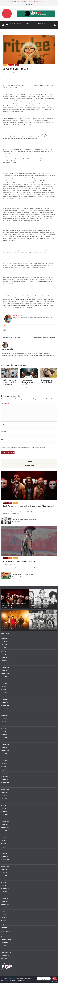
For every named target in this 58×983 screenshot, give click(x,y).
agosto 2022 (4, 792)
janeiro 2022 (4, 814)
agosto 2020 (4, 869)
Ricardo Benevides (6, 952)
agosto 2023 (4, 754)
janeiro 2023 (4, 776)
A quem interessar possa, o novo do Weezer (12, 625)
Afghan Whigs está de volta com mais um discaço (24, 519)
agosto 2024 (4, 715)
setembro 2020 (5, 866)
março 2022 (4, 808)
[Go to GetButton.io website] (54, 981)
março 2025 (4, 693)
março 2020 (4, 885)
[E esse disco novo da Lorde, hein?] (48, 369)
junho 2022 (4, 798)
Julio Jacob (4, 945)
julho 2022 (4, 795)
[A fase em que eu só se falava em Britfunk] (43, 620)
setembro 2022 (5, 789)
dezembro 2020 (5, 856)
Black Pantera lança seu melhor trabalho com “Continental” (28, 506)
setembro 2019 (5, 904)
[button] (22, 23)
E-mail (3, 432)
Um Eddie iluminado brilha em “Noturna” (32, 1)
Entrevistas (13, 27)
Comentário (5, 403)
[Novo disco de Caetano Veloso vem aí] (28, 369)
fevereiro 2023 (5, 773)
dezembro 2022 (5, 779)
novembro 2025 (5, 667)
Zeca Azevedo (4, 958)
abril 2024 (3, 728)
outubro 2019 (4, 901)
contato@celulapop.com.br (9, 970)
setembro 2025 (5, 673)
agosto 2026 (4, 638)
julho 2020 (4, 872)
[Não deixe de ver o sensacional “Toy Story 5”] (6, 575)
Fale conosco (42, 27)
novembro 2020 (5, 859)
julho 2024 (4, 718)
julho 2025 (4, 680)
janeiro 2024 (4, 737)
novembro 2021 (5, 821)
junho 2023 (4, 760)
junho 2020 (4, 875)
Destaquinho (11, 65)
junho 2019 (4, 914)
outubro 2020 (4, 863)
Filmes (27, 23)
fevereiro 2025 (5, 696)
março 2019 (4, 924)
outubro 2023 (4, 747)
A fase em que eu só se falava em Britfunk (43, 626)
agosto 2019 (4, 908)
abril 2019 (3, 920)
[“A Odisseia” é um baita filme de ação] (29, 541)
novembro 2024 (5, 705)
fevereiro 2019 (5, 927)
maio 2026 (3, 648)
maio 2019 (3, 917)
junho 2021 (4, 837)
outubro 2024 (4, 709)
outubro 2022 (4, 786)
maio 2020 (3, 879)
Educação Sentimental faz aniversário (44, 337)
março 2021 (4, 847)
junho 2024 (4, 721)
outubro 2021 (4, 824)
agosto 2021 (4, 831)
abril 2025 (3, 689)
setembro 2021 (5, 827)
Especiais (12, 23)
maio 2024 (3, 725)
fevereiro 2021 (5, 850)
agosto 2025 (4, 676)
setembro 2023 (5, 750)
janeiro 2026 (4, 660)
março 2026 (4, 654)
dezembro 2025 (5, 664)
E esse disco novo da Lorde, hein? (47, 381)
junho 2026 (4, 644)
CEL (15, 509)
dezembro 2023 (5, 741)
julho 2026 (4, 641)
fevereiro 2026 (5, 657)
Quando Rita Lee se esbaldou (11, 337)
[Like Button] (4, 330)
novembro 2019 (5, 898)
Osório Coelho (5, 949)
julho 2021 (4, 834)
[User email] (4, 326)
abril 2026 (3, 651)
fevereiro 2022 (5, 811)
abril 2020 (3, 882)
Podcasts (21, 27)
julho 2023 (4, 757)
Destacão (5, 502)
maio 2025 (3, 686)
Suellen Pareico (5, 955)
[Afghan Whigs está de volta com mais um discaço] (6, 520)
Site (2, 439)
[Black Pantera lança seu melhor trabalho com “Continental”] (29, 485)
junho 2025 (4, 683)
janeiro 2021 (4, 853)
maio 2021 (3, 840)
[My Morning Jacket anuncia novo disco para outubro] (9, 369)
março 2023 (4, 770)
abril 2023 (3, 766)
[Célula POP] (3, 25)
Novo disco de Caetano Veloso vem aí (27, 382)
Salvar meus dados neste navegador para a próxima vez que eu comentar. (24, 447)
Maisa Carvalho (17, 72)
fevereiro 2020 (5, 888)
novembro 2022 (5, 782)
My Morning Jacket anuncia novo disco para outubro (9, 382)
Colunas (40, 23)
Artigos (4, 65)
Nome (3, 424)
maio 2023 (3, 763)
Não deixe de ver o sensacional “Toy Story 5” (23, 574)
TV (33, 23)
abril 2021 (3, 843)
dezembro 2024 (5, 702)
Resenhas (15, 502)
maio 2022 (3, 802)
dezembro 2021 (5, 818)
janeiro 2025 (4, 699)
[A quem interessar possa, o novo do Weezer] (15, 620)
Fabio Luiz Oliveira (6, 939)
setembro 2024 (5, 712)
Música (19, 23)
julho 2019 (4, 911)
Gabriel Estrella (5, 942)
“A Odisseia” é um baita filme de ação (19, 561)
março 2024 (4, 731)
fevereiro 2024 (5, 734)
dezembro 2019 (5, 895)
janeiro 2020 (4, 892)
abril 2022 (3, 805)
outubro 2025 (4, 670)
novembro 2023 (5, 744)
